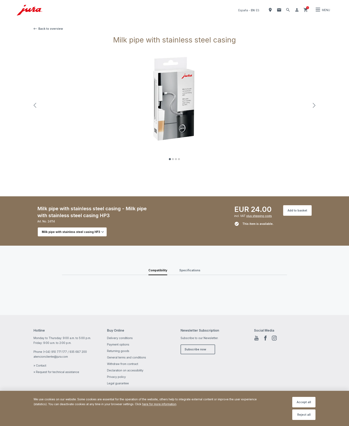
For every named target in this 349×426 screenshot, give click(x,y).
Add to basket (297, 210)
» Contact (40, 365)
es (257, 10)
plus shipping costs (259, 216)
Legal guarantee (118, 383)
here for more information (159, 404)
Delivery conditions (120, 338)
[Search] (288, 9)
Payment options (118, 344)
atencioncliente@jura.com (51, 356)
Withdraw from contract (122, 364)
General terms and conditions (126, 357)
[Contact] (279, 9)
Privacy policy (116, 376)
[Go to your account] (296, 9)
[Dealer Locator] (270, 9)
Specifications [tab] (189, 270)
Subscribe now (195, 349)
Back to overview (50, 28)
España (243, 10)
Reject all (304, 414)
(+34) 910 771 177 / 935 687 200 (65, 351)
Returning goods (118, 351)
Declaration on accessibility (125, 370)
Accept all (304, 402)
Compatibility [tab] (157, 270)
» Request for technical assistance (56, 372)
